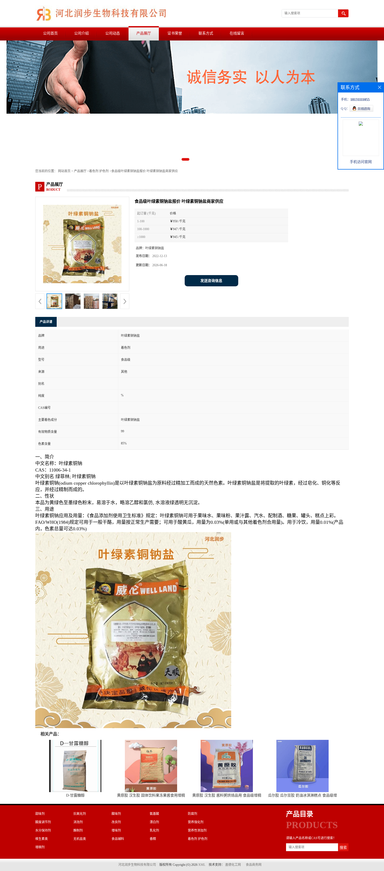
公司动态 (112, 33)
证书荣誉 (174, 33)
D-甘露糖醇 (75, 795)
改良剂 (116, 822)
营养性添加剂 (197, 830)
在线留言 (237, 33)
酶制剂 (78, 830)
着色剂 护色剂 (99, 171)
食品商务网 (253, 865)
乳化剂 (154, 830)
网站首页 (64, 171)
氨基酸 (154, 814)
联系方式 (206, 33)
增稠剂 (40, 847)
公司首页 (50, 33)
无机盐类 (79, 839)
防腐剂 (192, 814)
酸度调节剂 (43, 822)
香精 (153, 839)
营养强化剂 (195, 822)
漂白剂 (154, 822)
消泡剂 (78, 822)
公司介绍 (81, 33)
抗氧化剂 (79, 814)
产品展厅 (143, 33)
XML (201, 865)
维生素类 (41, 839)
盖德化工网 (233, 865)
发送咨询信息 (211, 281)
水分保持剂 (43, 830)
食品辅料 (118, 839)
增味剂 (116, 830)
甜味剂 (40, 814)
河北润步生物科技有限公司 (137, 865)
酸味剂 (116, 814)
